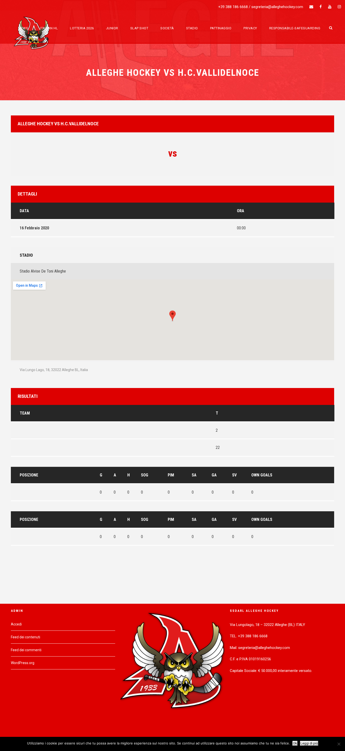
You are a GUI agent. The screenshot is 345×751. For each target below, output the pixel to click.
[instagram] (339, 7)
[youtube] (329, 7)
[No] (338, 743)
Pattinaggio (221, 28)
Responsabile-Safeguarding (295, 28)
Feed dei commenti (26, 650)
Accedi (16, 624)
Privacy (250, 28)
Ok (295, 743)
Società (167, 28)
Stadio (192, 28)
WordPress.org (22, 663)
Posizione (29, 475)
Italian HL (49, 28)
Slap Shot (139, 28)
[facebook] (320, 7)
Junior (112, 28)
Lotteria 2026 (82, 28)
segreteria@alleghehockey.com (277, 7)
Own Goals (261, 475)
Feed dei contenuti (25, 637)
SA (194, 475)
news (23, 28)
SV (234, 475)
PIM (171, 475)
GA (214, 475)
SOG (144, 475)
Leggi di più (309, 743)
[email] (311, 7)
